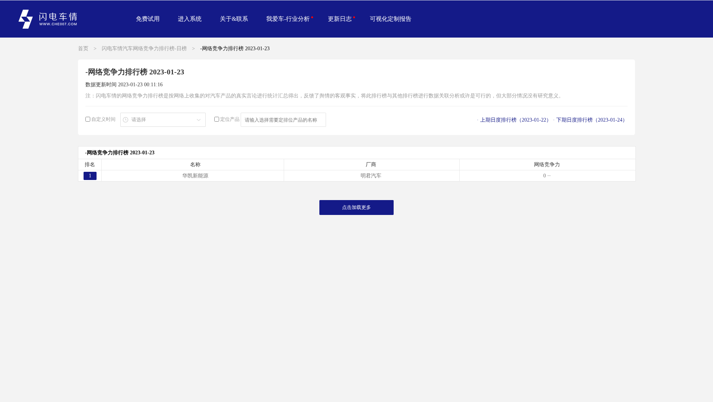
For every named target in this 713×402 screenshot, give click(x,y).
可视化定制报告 (390, 19)
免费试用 (148, 19)
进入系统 (190, 19)
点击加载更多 (356, 207)
